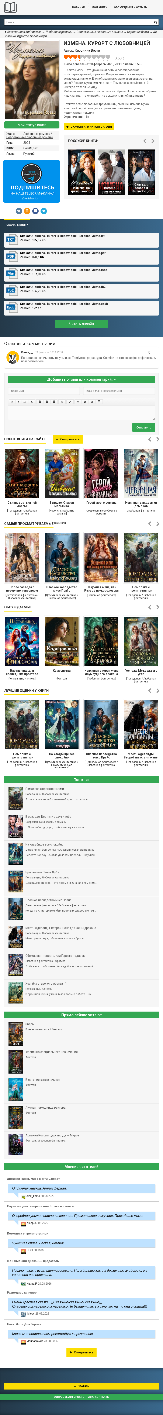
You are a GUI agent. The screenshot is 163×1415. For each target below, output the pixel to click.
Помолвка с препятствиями (141, 588)
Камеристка (62, 670)
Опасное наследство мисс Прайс (61, 588)
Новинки (78, 7)
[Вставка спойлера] (99, 401)
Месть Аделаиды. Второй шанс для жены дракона (141, 756)
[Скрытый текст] (78, 401)
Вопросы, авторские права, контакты (81, 1396)
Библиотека (32, 7)
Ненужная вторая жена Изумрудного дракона (101, 672)
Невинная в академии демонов (141, 504)
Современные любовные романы (29, 137)
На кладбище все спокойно (61, 755)
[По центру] (47, 401)
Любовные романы (36, 133)
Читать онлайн (81, 324)
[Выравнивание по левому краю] (40, 401)
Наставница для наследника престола (22, 672)
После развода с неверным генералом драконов (22, 589)
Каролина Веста (138, 32)
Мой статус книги (32, 125)
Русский (29, 153)
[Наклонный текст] (18, 401)
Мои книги (99, 7)
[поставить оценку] (68, 58)
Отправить (143, 427)
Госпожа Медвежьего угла (141, 672)
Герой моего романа (101, 502)
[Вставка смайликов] (62, 401)
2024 (26, 142)
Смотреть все (70, 439)
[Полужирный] (12, 401)
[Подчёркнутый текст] (24, 401)
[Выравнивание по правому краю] (54, 401)
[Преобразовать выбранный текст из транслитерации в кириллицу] (92, 401)
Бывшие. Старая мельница (62, 504)
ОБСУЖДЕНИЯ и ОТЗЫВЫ (131, 7)
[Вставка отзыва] (85, 401)
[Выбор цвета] (70, 401)
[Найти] (155, 22)
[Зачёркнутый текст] (31, 401)
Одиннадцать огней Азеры (22, 504)
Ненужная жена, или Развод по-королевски (101, 588)
